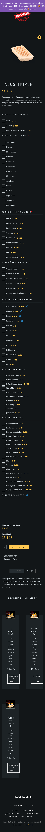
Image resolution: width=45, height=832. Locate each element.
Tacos (15, 559)
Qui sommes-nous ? (13, 814)
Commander (28, 811)
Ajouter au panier (19, 547)
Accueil (15, 811)
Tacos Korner (28, 825)
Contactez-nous (33, 814)
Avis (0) (30, 571)
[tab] (17, 571)
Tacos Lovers (23, 796)
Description (17, 571)
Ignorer (33, 9)
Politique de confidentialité (22, 817)
